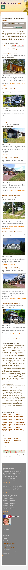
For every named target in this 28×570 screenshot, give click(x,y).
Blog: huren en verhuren (9, 478)
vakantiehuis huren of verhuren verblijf (12, 429)
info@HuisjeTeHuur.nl (8, 547)
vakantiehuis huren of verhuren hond (12, 414)
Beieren (19, 378)
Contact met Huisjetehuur (10, 476)
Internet (16, 438)
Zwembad (6, 442)
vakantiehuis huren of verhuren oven (12, 426)
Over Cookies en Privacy (9, 480)
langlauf (5, 20)
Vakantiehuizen (3, 7)
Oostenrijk (19, 353)
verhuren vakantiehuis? (9, 543)
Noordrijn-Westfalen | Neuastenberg (12, 231)
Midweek (5, 541)
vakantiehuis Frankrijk (9, 500)
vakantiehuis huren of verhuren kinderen (13, 419)
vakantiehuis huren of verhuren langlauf (13, 422)
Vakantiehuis (6, 14)
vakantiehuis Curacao (9, 508)
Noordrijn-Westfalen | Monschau (11, 89)
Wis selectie (5, 45)
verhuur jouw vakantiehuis (10, 495)
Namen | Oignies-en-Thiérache (10, 53)
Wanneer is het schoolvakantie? (11, 473)
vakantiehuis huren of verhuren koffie (12, 421)
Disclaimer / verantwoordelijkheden (12, 471)
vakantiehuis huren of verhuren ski (11, 427)
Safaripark (6, 535)
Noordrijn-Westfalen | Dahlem (10, 122)
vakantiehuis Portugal (9, 503)
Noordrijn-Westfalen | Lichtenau (11, 195)
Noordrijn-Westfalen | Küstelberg (11, 158)
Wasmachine (17, 440)
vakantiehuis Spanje (8, 502)
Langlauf (14, 14)
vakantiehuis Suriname (9, 507)
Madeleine (6, 527)
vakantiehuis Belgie (8, 498)
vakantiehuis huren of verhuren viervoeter (13, 430)
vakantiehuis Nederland (9, 497)
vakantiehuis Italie (8, 505)
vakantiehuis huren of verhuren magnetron (13, 424)
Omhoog (4, 556)
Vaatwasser (7, 440)
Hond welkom (7, 438)
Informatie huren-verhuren (10, 475)
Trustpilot (5, 513)
